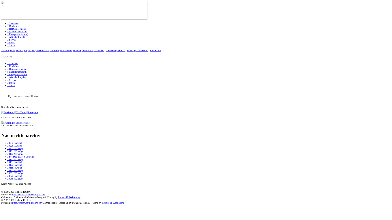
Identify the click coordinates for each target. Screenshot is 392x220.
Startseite (99, 50)
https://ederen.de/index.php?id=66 (28, 194)
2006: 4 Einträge (15, 178)
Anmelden (111, 50)
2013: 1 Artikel (14, 162)
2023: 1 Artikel (14, 143)
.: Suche (11, 45)
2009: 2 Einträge (15, 173)
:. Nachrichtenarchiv (17, 31)
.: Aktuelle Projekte (16, 37)
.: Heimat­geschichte (16, 29)
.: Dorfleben (13, 26)
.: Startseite (12, 23)
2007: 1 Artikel (14, 176)
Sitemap (131, 50)
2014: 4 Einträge (15, 159)
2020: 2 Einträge (15, 148)
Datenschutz (142, 50)
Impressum (155, 50)
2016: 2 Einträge (15, 154)
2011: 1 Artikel (14, 167)
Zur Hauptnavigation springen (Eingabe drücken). (25, 50)
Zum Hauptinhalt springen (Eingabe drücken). (72, 50)
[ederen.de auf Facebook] (7, 112)
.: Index (11, 42)
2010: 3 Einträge (15, 170)
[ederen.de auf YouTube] (19, 112)
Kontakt (121, 50)
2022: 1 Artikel (14, 145)
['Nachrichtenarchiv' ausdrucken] (2, 128)
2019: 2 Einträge (15, 151)
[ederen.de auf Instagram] (31, 112)
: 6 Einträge (20, 156)
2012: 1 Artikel (14, 165)
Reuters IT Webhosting (69, 197)
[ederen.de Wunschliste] (15, 122)
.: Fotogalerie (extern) (17, 34)
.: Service (11, 39)
